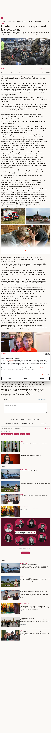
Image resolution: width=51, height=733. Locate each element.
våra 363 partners (8, 360)
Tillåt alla (42, 378)
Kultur (31, 21)
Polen (27, 434)
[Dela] (1, 68)
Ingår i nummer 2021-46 (7, 434)
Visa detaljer (44, 374)
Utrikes (2, 23)
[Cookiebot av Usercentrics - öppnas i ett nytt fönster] (44, 354)
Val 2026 (18, 21)
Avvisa (9, 378)
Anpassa (25, 378)
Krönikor (24, 21)
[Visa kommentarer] (3, 68)
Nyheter (3, 21)
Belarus (22, 434)
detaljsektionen (43, 367)
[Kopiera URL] (47, 428)
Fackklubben (37, 21)
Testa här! (25, 553)
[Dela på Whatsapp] (49, 428)
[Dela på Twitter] (43, 428)
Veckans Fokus (11, 21)
